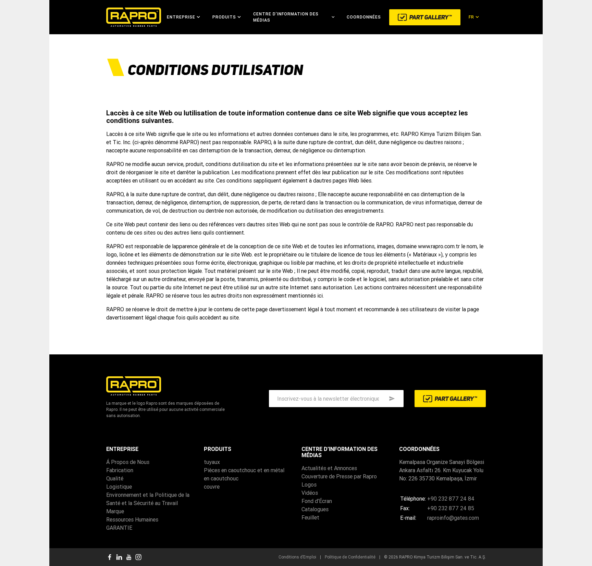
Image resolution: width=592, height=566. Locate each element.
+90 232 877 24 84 (450, 498)
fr (471, 17)
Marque (115, 511)
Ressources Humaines (132, 519)
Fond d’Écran (316, 501)
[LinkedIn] (119, 557)
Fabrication (119, 470)
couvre (212, 486)
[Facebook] (109, 557)
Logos (309, 484)
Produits (224, 17)
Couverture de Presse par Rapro (339, 476)
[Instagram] (138, 557)
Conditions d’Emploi (297, 556)
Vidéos (309, 492)
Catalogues (315, 509)
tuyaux (212, 461)
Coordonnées (364, 17)
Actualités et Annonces (329, 468)
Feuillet (310, 517)
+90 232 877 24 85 (450, 508)
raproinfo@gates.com (453, 517)
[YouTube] (128, 557)
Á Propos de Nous (127, 461)
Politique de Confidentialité (350, 556)
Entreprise (181, 17)
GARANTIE (119, 527)
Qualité (114, 478)
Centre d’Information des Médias (286, 17)
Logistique (119, 486)
